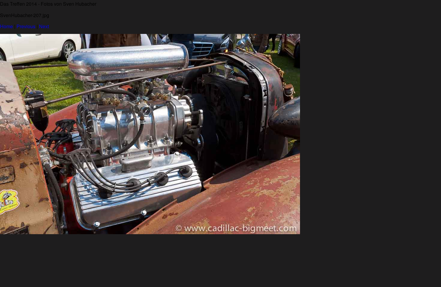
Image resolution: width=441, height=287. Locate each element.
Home (6, 26)
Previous (25, 26)
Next (44, 26)
